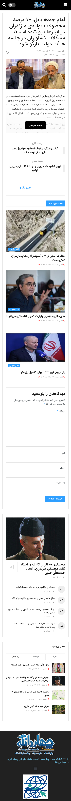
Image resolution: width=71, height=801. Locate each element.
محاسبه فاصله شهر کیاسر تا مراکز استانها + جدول (30, 693)
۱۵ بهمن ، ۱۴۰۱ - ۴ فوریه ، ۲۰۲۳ (50, 51)
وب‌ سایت (60, 483)
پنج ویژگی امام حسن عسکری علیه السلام (30, 665)
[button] (35, 768)
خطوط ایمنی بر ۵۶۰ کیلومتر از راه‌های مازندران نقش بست (38, 258)
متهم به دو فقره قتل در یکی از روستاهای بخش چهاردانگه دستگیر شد (34, 625)
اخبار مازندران (14, 249)
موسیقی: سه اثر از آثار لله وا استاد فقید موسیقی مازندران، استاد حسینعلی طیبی (42, 568)
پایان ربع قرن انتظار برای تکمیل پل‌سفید (42, 372)
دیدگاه (61, 411)
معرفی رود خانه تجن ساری (36, 706)
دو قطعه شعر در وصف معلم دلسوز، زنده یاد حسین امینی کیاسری (31, 610)
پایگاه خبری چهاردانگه (51, 759)
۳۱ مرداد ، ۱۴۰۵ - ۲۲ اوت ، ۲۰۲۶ (52, 265)
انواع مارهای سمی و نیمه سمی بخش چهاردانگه (33, 598)
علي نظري (25, 187)
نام (63, 453)
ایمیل (62, 468)
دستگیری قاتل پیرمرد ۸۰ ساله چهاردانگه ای (35, 587)
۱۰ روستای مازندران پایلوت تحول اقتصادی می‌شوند (35, 316)
